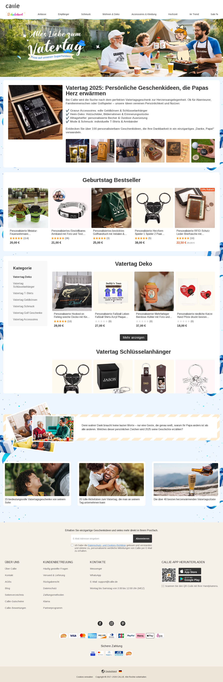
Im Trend (194, 14)
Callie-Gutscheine (14, 601)
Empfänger (63, 14)
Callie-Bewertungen (15, 607)
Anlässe (42, 14)
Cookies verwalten (84, 677)
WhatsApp (95, 575)
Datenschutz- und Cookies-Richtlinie (107, 545)
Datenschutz (50, 588)
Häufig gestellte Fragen (55, 568)
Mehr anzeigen (133, 337)
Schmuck (86, 14)
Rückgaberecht (51, 581)
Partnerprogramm (52, 607)
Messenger (96, 568)
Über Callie (10, 568)
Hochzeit (172, 14)
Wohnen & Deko (111, 14)
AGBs (8, 581)
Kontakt (9, 575)
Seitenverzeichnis (14, 594)
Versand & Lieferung (54, 575)
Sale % (214, 14)
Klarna (46, 601)
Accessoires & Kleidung (144, 14)
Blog (7, 588)
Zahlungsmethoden (53, 594)
